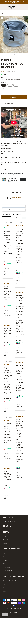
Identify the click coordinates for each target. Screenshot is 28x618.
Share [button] (4, 169)
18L (10, 85)
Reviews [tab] (5, 214)
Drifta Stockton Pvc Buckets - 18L (8, 255)
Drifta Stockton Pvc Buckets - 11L (20, 264)
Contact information (10, 612)
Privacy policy (20, 610)
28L (16, 85)
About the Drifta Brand (9, 580)
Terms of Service (7, 570)
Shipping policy (14, 614)
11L (4, 85)
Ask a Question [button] (15, 210)
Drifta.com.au (7, 591)
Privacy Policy (7, 567)
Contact (5, 543)
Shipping (10, 79)
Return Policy (6, 560)
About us (5, 539)
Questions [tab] (16, 214)
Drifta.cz (5, 584)
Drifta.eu (5, 587)
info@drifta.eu (12, 521)
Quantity (3, 88)
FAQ (4, 553)
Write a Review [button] (15, 206)
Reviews (5, 536)
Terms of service (20, 612)
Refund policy (12, 610)
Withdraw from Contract (9, 563)
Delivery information (8, 556)
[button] (3, 7)
